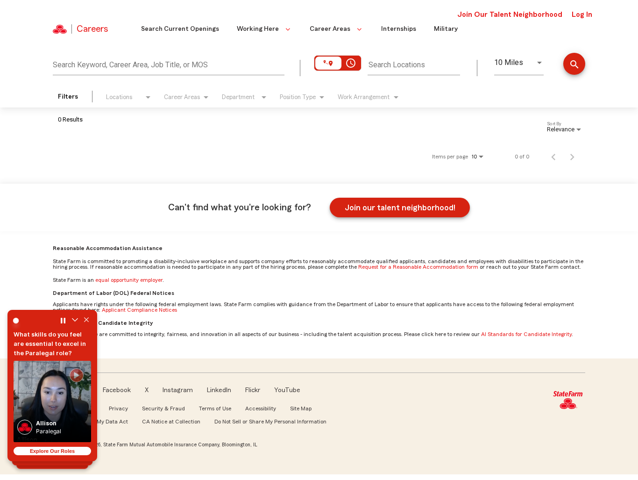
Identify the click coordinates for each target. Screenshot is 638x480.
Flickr (252, 390)
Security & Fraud (163, 408)
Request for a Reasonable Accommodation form (418, 267)
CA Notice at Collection (171, 421)
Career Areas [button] (330, 29)
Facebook (117, 390)
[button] (52, 401)
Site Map (301, 408)
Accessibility (260, 408)
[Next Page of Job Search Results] (572, 156)
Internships (398, 29)
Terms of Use (215, 408)
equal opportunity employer (129, 280)
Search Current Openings (180, 29)
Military (446, 29)
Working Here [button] (258, 29)
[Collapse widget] (74, 320)
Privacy (118, 408)
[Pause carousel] (63, 320)
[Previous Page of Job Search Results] (553, 156)
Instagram (178, 390)
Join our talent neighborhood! (400, 207)
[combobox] (168, 63)
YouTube (287, 390)
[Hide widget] (86, 320)
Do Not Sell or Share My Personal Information (270, 421)
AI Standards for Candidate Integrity (526, 334)
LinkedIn (219, 390)
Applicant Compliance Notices (139, 310)
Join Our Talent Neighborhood (509, 14)
